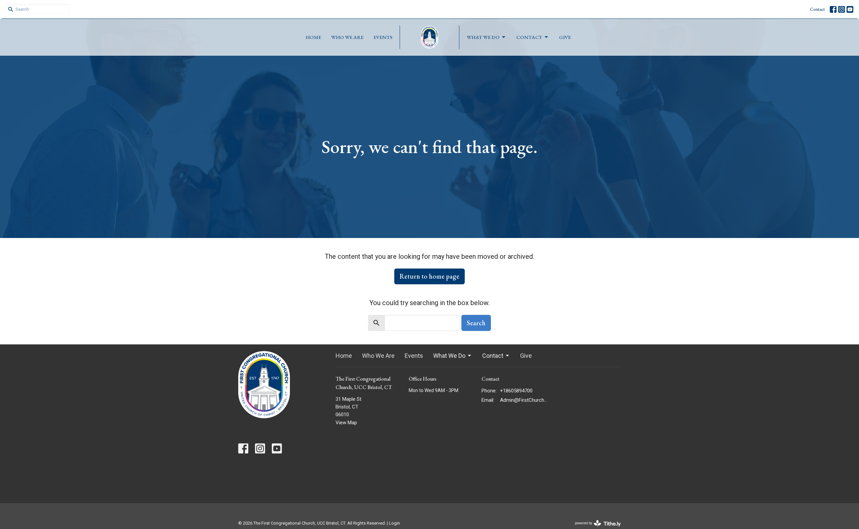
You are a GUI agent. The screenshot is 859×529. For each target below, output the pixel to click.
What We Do (483, 37)
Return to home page (429, 276)
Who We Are (347, 37)
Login (394, 523)
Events (382, 37)
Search (476, 323)
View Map (346, 423)
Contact (817, 9)
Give (565, 37)
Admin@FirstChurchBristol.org (524, 400)
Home (313, 37)
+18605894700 (516, 391)
